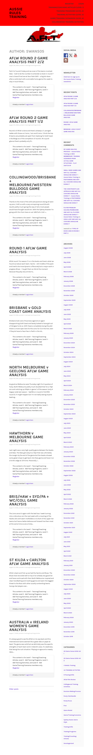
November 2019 (69, 632)
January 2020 (68, 622)
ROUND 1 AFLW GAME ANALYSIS (28, 250)
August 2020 (68, 589)
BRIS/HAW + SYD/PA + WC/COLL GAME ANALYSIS (29, 500)
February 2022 (69, 504)
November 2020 (69, 575)
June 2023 (67, 428)
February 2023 (69, 447)
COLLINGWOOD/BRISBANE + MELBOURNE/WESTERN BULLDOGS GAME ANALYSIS (32, 185)
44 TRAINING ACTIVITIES (72, 670)
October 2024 (68, 352)
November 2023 (69, 404)
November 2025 (69, 291)
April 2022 (67, 494)
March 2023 (68, 442)
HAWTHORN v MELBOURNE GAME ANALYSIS (26, 437)
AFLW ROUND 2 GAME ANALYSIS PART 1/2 (28, 119)
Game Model (68, 710)
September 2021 (69, 527)
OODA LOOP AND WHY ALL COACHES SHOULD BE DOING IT (72, 221)
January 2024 (68, 395)
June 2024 (67, 371)
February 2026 (69, 276)
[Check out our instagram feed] (66, 60)
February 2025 (69, 333)
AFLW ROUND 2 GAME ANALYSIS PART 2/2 (28, 60)
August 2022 (68, 475)
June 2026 (67, 257)
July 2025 (67, 309)
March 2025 (68, 328)
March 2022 (68, 499)
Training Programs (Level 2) (70, 11)
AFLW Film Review (70, 679)
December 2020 (69, 570)
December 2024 (69, 343)
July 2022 (67, 480)
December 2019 (69, 627)
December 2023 (69, 399)
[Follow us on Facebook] (66, 55)
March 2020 (68, 613)
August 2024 (68, 362)
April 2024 (67, 381)
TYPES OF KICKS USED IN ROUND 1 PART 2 (71, 231)
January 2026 (68, 281)
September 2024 (69, 357)
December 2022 (69, 456)
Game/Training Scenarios (72, 715)
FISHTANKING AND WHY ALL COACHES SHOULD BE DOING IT (72, 182)
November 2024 (69, 347)
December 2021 (69, 513)
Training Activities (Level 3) (70, 15)
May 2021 (67, 546)
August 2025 (68, 305)
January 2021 (68, 565)
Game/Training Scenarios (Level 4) (67, 18)
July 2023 (67, 423)
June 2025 (67, 314)
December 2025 (69, 286)
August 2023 (68, 418)
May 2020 (67, 603)
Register (69, 4)
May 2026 (67, 262)
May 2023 (67, 433)
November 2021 (69, 518)
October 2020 (68, 579)
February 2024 (69, 390)
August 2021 (68, 532)
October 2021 (68, 523)
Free (65, 705)
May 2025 (67, 319)
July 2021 (67, 537)
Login (81, 4)
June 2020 (67, 598)
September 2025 (69, 300)
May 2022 (67, 489)
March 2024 (68, 385)
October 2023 (68, 409)
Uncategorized (69, 743)
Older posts (13, 689)
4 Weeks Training (69, 665)
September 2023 (69, 414)
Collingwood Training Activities (68, 22)
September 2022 (69, 470)
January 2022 (68, 508)
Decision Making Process (72, 691)
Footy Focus (68, 701)
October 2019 (68, 636)
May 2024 (67, 376)
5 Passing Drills (69, 675)
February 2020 (69, 617)
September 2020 (70, 584)
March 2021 (67, 556)
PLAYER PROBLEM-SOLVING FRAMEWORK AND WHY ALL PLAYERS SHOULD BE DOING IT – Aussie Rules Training (71, 212)
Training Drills (68, 727)
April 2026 (67, 267)
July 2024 (67, 366)
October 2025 (68, 295)
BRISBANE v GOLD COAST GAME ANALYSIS (30, 309)
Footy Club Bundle (70, 696)
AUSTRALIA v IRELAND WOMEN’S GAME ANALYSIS (28, 626)
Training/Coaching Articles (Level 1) (66, 7)
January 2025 (68, 338)
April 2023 (67, 437)
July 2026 (67, 253)
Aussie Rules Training (18, 13)
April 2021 (67, 551)
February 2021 (68, 561)
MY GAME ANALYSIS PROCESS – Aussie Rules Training (72, 151)
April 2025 (67, 324)
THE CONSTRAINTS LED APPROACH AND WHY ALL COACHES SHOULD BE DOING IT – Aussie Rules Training (72, 193)
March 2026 (68, 272)
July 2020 (67, 594)
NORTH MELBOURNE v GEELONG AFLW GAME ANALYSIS (28, 371)
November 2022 (69, 461)
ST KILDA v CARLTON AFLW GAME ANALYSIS (29, 562)
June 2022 (67, 485)
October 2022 (68, 466)
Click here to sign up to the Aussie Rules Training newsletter (72, 79)
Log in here (29, 104)
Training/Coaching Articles (33, 65)
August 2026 (68, 248)
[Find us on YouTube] (75, 55)
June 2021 (67, 542)
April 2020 (67, 608)
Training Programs (70, 731)
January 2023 (68, 452)
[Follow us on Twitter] (70, 55)
